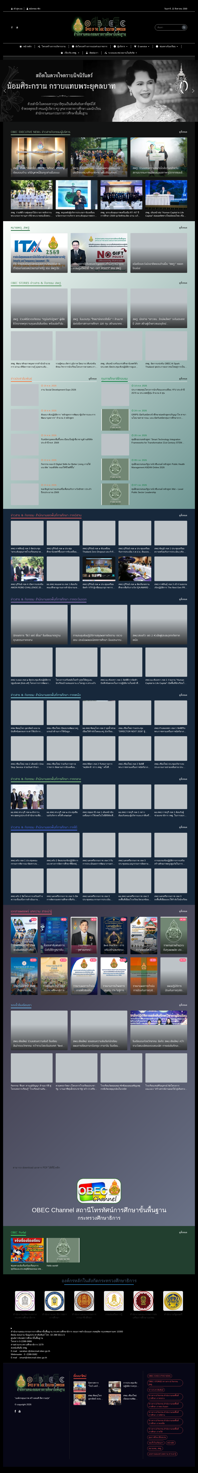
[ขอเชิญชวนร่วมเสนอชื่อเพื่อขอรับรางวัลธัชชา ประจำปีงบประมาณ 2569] (25, 494)
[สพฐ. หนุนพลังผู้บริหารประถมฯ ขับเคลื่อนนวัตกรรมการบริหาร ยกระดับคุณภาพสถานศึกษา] (76, 194)
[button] (4, 90)
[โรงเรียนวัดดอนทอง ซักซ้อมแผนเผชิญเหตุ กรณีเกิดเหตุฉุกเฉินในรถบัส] (121, 1068)
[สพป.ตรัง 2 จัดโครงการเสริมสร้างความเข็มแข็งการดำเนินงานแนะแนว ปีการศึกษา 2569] (27, 881)
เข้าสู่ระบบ (17, 9)
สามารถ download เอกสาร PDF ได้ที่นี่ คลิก (36, 1167)
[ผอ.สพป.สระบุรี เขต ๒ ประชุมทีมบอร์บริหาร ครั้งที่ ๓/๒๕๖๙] (63, 796)
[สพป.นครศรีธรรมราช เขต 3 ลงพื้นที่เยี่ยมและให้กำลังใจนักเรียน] (170, 881)
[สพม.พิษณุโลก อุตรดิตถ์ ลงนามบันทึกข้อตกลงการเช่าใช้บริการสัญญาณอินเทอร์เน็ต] (27, 712)
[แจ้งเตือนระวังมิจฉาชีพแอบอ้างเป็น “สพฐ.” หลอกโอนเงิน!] (158, 253)
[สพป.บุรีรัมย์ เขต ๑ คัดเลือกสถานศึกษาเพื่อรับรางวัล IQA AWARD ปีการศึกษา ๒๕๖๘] (134, 569)
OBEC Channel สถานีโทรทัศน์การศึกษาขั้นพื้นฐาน (99, 1210)
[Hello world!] (63, 1250)
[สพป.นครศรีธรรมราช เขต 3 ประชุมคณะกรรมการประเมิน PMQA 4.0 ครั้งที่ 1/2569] (99, 881)
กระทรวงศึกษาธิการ (99, 1218)
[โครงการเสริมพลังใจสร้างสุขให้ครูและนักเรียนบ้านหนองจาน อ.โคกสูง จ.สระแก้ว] (76, 662)
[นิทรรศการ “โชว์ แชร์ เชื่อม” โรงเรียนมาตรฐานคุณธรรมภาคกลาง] (39, 625)
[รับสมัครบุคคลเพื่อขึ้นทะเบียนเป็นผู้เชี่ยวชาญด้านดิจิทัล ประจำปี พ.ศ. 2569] (25, 444)
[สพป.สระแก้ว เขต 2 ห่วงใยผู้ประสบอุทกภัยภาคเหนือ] (158, 625)
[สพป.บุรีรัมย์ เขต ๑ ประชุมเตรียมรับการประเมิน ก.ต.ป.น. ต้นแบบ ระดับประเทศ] (134, 533)
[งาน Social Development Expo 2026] (25, 395)
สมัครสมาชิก (34, 9)
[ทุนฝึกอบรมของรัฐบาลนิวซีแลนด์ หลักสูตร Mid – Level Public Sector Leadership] (115, 494)
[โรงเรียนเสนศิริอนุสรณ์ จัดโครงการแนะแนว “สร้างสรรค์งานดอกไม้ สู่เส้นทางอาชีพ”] (166, 1068)
